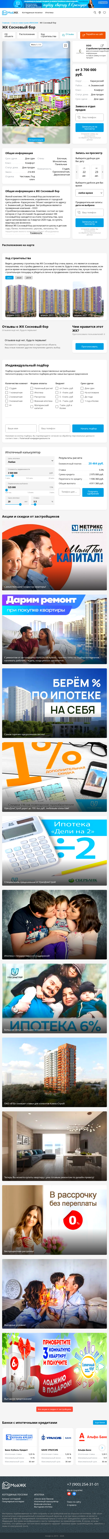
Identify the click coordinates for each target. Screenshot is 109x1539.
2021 (9, 277)
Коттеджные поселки (15, 1494)
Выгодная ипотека (43, 1506)
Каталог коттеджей (11, 1498)
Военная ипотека (42, 1504)
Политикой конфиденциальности (35, 438)
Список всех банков (43, 1498)
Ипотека (39, 1494)
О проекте (71, 1505)
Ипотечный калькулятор (46, 1501)
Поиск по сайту (74, 1502)
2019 (28, 277)
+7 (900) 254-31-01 (83, 1484)
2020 (19, 277)
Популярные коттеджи (13, 1501)
